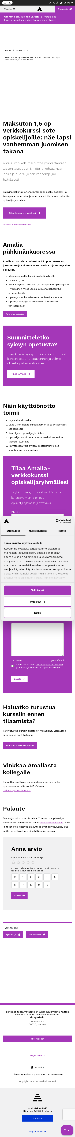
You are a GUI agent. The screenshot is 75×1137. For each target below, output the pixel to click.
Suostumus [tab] (13, 530)
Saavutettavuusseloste (49, 1074)
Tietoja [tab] (61, 530)
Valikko (8, 9)
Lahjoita (7, 3)
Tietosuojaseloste (22, 1074)
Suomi (67, 3)
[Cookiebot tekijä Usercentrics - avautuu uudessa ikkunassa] (55, 521)
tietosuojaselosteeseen (49, 664)
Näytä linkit (36, 1055)
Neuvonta (63, 9)
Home (8, 50)
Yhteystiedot (37, 1039)
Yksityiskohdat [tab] (37, 530)
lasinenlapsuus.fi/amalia (17, 790)
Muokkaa (35, 601)
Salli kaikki (37, 590)
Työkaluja (20, 50)
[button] (67, 1130)
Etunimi (16, 512)
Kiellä (37, 612)
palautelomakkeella (51, 822)
